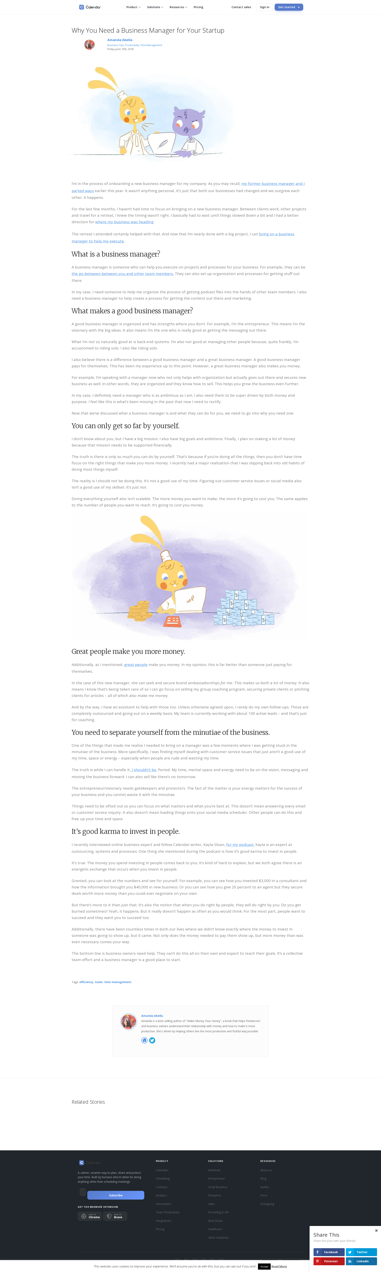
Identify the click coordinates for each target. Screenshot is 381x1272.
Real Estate (215, 1221)
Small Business (217, 1187)
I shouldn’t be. (144, 769)
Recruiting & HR (218, 1212)
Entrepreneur (216, 1178)
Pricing (198, 7)
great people (135, 664)
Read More (279, 1266)
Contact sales (241, 7)
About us (266, 1170)
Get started (286, 7)
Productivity (132, 45)
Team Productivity (167, 1212)
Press (263, 1195)
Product (132, 7)
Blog (263, 1178)
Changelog (267, 1204)
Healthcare (215, 1229)
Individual (214, 1170)
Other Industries (218, 1237)
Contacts (161, 1187)
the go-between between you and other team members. (123, 273)
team (99, 982)
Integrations (163, 1221)
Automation (163, 1204)
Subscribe (116, 1195)
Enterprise (214, 1195)
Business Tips (115, 45)
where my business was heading (124, 221)
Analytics (161, 1195)
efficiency (86, 982)
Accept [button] (264, 1266)
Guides (264, 1187)
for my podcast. (240, 844)
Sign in (264, 7)
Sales (211, 1204)
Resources (177, 7)
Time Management (151, 45)
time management (117, 982)
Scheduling (162, 1178)
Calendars (162, 1170)
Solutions (153, 7)
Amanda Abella (119, 40)
